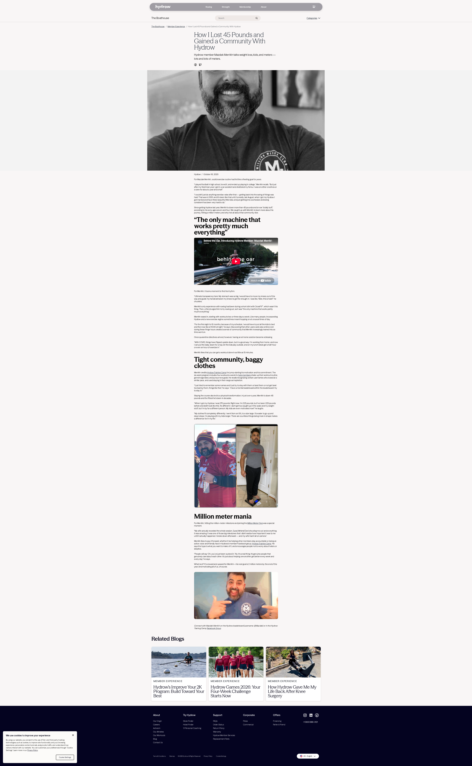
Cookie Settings (65, 757)
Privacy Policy (32, 750)
